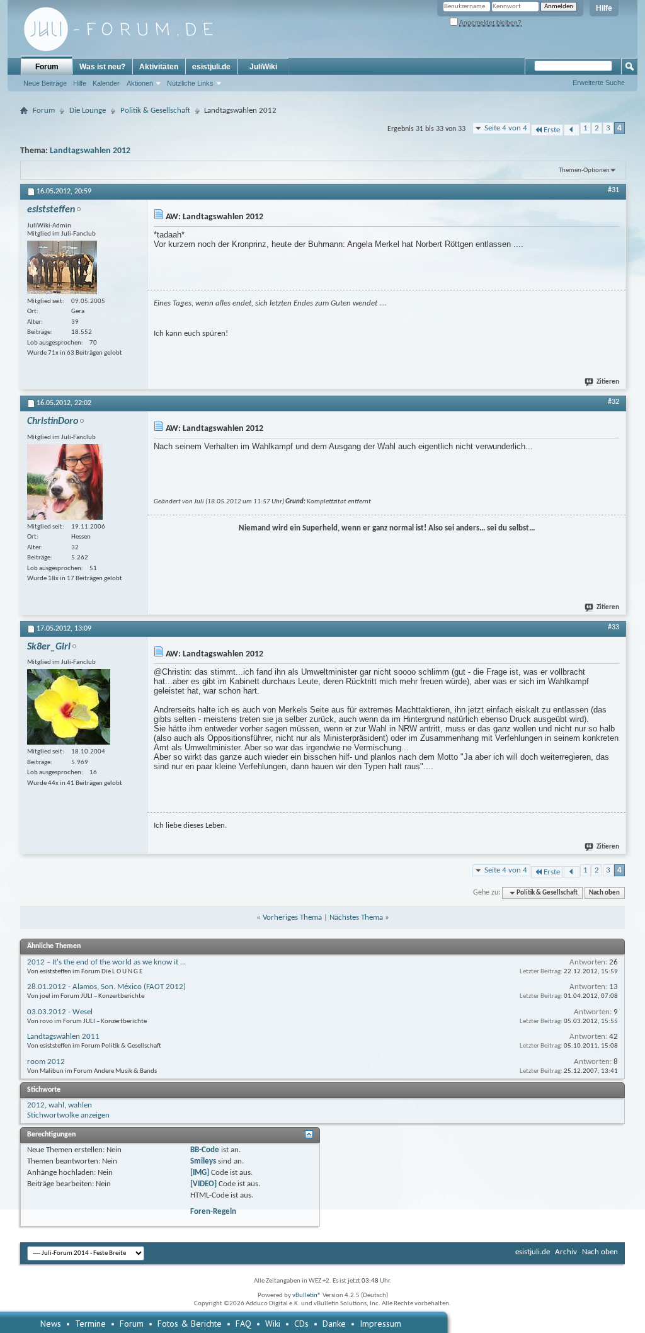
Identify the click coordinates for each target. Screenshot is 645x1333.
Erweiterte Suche (599, 82)
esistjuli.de (211, 66)
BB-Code (204, 1150)
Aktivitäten (158, 66)
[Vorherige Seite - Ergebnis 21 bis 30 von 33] (571, 130)
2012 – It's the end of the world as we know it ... (106, 962)
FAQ (243, 1323)
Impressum (380, 1323)
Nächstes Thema (356, 917)
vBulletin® (306, 1295)
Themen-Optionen (584, 170)
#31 (613, 190)
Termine (90, 1323)
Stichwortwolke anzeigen (68, 1115)
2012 (36, 1105)
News (50, 1323)
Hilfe (604, 8)
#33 (613, 627)
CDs (301, 1323)
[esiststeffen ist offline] (62, 267)
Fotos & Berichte (189, 1323)
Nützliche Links (190, 83)
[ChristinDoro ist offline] (65, 482)
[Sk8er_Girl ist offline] (68, 707)
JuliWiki (263, 66)
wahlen (80, 1105)
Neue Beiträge (45, 83)
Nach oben (604, 893)
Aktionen (140, 83)
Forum (47, 66)
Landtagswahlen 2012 (90, 151)
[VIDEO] (203, 1184)
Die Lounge (87, 110)
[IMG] (199, 1173)
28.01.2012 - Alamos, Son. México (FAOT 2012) (106, 987)
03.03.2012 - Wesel (60, 1012)
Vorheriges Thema (292, 917)
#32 (613, 402)
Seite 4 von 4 (505, 128)
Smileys (203, 1161)
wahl (56, 1105)
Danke (334, 1323)
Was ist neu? (102, 66)
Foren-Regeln (213, 1212)
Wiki (272, 1323)
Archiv (566, 1252)
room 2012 (46, 1062)
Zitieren (607, 382)
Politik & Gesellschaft (155, 110)
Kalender (106, 83)
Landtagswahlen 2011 (63, 1037)
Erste (552, 130)
